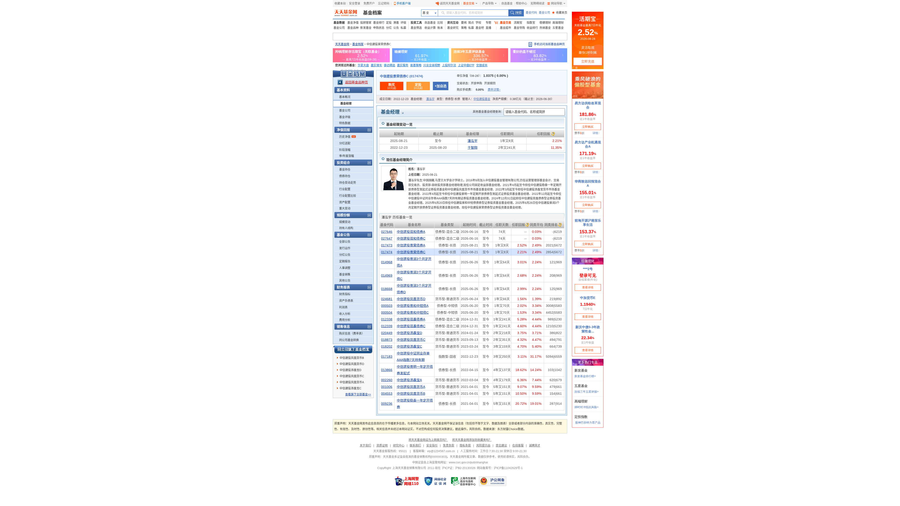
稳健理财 (545, 22)
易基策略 (415, 65)
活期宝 (518, 22)
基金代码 (531, 12)
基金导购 (519, 28)
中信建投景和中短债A (412, 306)
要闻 (464, 22)
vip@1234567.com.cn (441, 451)
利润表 (343, 307)
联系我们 (415, 445)
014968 (386, 262)
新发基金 (365, 28)
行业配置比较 (347, 195)
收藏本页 (559, 12)
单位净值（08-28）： (482, 76)
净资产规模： (523, 99)
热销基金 (545, 28)
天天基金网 (342, 44)
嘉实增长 (376, 65)
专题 (488, 22)
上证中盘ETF (466, 65)
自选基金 (507, 3)
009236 (386, 404)
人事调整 (344, 268)
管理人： (476, 99)
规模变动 (344, 222)
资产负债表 (346, 300)
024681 (386, 299)
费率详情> (494, 89)
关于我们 (365, 445)
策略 (464, 28)
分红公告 (344, 255)
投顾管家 (365, 22)
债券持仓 (344, 176)
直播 (488, 28)
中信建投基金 (481, 99)
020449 (386, 333)
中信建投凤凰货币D (352, 364)
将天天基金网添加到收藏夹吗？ (471, 440)
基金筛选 (416, 28)
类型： (448, 99)
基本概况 (344, 97)
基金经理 (346, 103)
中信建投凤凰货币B (352, 358)
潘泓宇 (430, 99)
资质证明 (382, 445)
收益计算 (430, 28)
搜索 (516, 13)
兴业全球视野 (431, 65)
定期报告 (344, 261)
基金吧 (480, 28)
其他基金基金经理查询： (488, 111)
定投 (389, 22)
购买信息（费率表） (351, 333)
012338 (386, 319)
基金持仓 (344, 169)
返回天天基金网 (450, 3)
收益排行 (532, 28)
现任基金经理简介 (399, 160)
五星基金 (558, 28)
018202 (386, 346)
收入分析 (344, 314)
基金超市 (505, 28)
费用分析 (344, 320)
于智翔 (472, 147)
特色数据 (344, 123)
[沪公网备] (492, 481)
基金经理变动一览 (399, 124)
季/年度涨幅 (346, 156)
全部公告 (344, 241)
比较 (440, 22)
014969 (386, 275)
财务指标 (344, 294)
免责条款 (448, 445)
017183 (386, 356)
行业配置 (344, 189)
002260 (386, 380)
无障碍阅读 (537, 3)
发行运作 (344, 248)
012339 (386, 326)
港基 (396, 22)
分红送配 (344, 143)
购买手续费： (479, 89)
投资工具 (416, 22)
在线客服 (518, 445)
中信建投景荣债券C (411, 252)
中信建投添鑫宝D (350, 370)
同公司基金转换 (349, 340)
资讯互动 (452, 22)
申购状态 (378, 28)
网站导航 (556, 3)
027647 (386, 238)
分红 (389, 28)
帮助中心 (521, 3)
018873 (386, 340)
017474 (386, 252)
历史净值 (344, 136)
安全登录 (354, 3)
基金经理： (423, 99)
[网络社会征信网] (435, 481)
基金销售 (344, 274)
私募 (403, 28)
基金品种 (353, 28)
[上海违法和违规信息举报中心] (463, 481)
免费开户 (369, 3)
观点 (471, 22)
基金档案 (372, 12)
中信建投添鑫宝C (350, 388)
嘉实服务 (402, 65)
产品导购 (488, 3)
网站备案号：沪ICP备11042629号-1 (500, 468)
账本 (440, 28)
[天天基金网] (346, 12)
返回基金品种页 (356, 82)
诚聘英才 (534, 445)
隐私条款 (465, 445)
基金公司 (544, 12)
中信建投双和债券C (411, 238)
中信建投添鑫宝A (409, 380)
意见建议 (501, 445)
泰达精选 (389, 65)
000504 (386, 312)
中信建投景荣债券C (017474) (401, 76)
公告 (396, 28)
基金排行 (378, 22)
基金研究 (452, 28)
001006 (386, 387)
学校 (478, 22)
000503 (386, 306)
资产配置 (344, 202)
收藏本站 (340, 3)
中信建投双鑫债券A (411, 319)
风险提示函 (483, 445)
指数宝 (531, 22)
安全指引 (432, 445)
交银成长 (482, 65)
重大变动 (344, 208)
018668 (386, 289)
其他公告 (344, 280)
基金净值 (353, 22)
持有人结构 (346, 228)
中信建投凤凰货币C (352, 376)
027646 (386, 232)
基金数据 (339, 22)
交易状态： (476, 83)
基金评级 (344, 117)
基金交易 (468, 3)
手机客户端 (404, 3)
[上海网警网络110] (407, 481)
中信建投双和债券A (411, 232)
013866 (386, 370)
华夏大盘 (363, 65)
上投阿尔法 (449, 65)
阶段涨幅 (344, 150)
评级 (403, 22)
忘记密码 (383, 3)
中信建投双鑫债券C (411, 326)
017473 (386, 245)
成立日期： (394, 99)
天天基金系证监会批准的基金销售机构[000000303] (415, 456)
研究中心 (398, 445)
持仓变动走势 (347, 182)
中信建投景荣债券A (411, 245)
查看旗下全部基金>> (358, 394)
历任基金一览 (397, 217)
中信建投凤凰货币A (352, 382)
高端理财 (558, 22)
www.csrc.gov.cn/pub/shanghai (468, 462)
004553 (386, 393)
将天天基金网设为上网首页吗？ (428, 440)
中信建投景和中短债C (413, 312)
